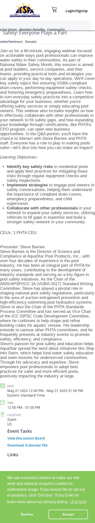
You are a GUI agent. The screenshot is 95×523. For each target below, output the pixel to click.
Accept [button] (68, 514)
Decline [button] (27, 514)
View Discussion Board (26, 438)
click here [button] (78, 502)
